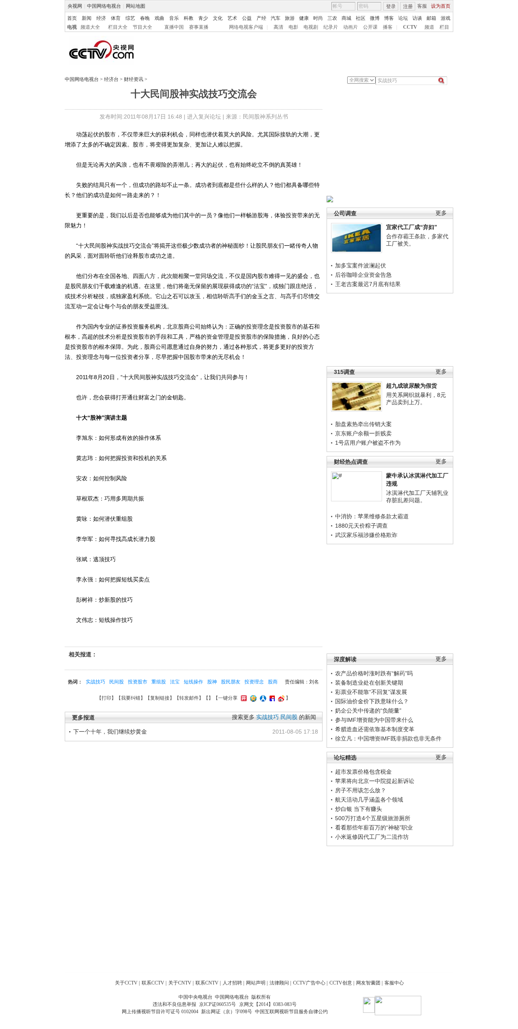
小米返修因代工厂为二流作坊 (372, 837)
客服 (422, 6)
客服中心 (394, 983)
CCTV (410, 27)
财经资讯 (133, 79)
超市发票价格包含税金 (363, 771)
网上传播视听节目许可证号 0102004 (160, 1011)
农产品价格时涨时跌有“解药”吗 (374, 673)
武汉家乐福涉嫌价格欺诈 (366, 535)
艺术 (232, 18)
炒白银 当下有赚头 (358, 809)
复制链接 (160, 698)
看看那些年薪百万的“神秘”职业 (374, 827)
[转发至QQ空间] (252, 698)
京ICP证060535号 (217, 1004)
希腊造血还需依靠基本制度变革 (374, 729)
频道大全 (90, 27)
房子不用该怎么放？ (360, 790)
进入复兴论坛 (204, 116)
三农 (332, 18)
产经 (261, 18)
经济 (101, 18)
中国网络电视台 (104, 6)
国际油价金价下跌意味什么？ (372, 701)
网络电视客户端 (246, 27)
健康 (304, 18)
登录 (391, 6)
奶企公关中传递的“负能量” (368, 710)
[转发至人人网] (262, 698)
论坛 (403, 18)
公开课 (370, 27)
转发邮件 (189, 698)
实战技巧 (95, 682)
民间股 (116, 682)
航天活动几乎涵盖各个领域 (369, 799)
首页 (72, 18)
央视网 (75, 6)
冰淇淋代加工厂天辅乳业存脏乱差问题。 (417, 496)
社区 (360, 18)
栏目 (444, 27)
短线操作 (193, 682)
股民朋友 (230, 682)
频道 (429, 27)
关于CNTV (179, 983)
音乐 (174, 18)
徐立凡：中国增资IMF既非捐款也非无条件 (388, 738)
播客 (388, 27)
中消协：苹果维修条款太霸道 (372, 516)
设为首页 (440, 6)
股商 (273, 682)
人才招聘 (232, 983)
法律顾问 (279, 983)
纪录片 (330, 27)
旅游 (290, 18)
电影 (293, 27)
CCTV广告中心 (309, 983)
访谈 (417, 18)
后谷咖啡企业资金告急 (363, 275)
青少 (203, 18)
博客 (389, 18)
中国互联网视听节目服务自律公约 (291, 1011)
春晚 (145, 18)
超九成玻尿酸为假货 (411, 385)
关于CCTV (126, 983)
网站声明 (255, 983)
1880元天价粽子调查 (361, 525)
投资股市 (137, 682)
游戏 (445, 18)
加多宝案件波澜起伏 (360, 265)
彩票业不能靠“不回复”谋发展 (371, 692)
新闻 (86, 18)
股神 (212, 682)
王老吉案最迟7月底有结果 (368, 284)
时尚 (318, 18)
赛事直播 (198, 27)
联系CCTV (153, 983)
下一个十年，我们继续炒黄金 (110, 731)
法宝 (175, 682)
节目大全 (142, 27)
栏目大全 (117, 27)
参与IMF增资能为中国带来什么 (374, 720)
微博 (375, 18)
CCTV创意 (340, 983)
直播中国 (174, 27)
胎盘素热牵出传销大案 (363, 424)
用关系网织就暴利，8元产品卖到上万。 (416, 398)
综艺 (130, 18)
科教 (188, 18)
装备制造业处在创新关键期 (369, 682)
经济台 (111, 79)
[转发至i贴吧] (271, 698)
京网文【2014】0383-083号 (268, 1004)
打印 (106, 698)
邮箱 (431, 18)
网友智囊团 (368, 983)
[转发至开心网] (243, 698)
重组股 (158, 682)
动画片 (350, 27)
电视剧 (311, 27)
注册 (408, 6)
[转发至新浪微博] (280, 698)
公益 (247, 18)
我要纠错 (130, 698)
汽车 (275, 18)
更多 (441, 213)
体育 (116, 18)
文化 (218, 18)
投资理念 (254, 682)
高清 (278, 27)
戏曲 (159, 18)
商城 (346, 18)
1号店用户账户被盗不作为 (368, 442)
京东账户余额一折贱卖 (363, 433)
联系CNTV (207, 983)
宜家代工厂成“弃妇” (411, 227)
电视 (72, 27)
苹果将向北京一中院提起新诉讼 (374, 781)
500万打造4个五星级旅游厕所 (372, 818)
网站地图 (135, 6)
